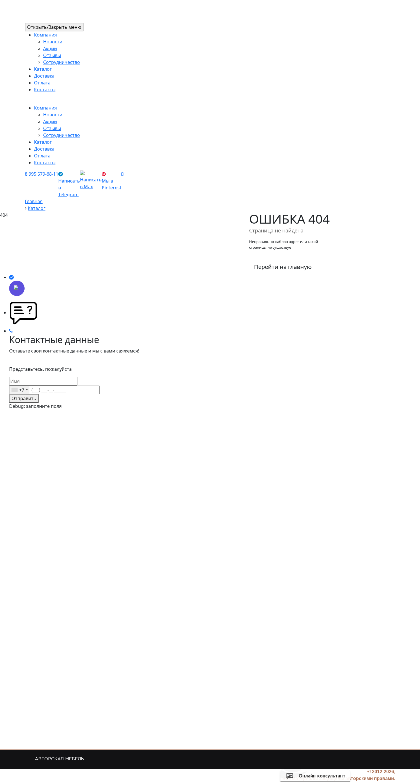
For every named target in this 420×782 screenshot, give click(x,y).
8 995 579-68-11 (41, 174)
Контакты (44, 89)
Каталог (43, 69)
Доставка (44, 76)
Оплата (42, 83)
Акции (50, 48)
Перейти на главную (283, 267)
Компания (45, 35)
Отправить (23, 398)
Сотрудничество (61, 62)
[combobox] (19, 390)
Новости (52, 42)
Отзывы (52, 55)
